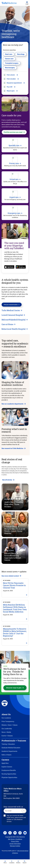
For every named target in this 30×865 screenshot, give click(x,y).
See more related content (10, 576)
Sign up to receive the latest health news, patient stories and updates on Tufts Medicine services (16, 818)
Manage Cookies (15, 846)
